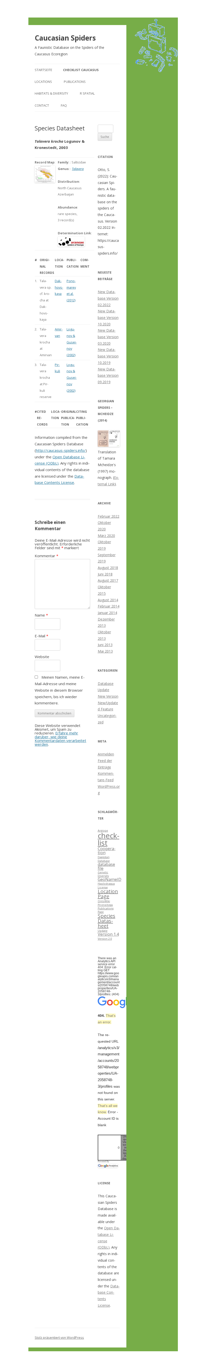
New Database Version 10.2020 (108, 317)
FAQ (64, 105)
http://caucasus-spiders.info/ (61, 450)
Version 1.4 (108, 934)
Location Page (108, 894)
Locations (43, 81)
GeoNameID (109, 879)
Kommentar (46, 555)
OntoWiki (104, 901)
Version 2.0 (105, 938)
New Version (108, 696)
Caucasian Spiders (65, 38)
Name (41, 615)
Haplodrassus (106, 883)
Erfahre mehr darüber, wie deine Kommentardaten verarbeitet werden (60, 738)
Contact (42, 105)
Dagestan (104, 857)
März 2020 (106, 535)
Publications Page (106, 910)
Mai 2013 (105, 651)
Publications (75, 81)
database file (106, 866)
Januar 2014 (107, 612)
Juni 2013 (105, 644)
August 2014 (108, 600)
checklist (108, 839)
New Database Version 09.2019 (108, 375)
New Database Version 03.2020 (108, 336)
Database (104, 861)
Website (42, 656)
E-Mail (41, 635)
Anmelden (106, 754)
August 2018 (108, 567)
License (103, 887)
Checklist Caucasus (81, 70)
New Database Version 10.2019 (108, 356)
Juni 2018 (105, 574)
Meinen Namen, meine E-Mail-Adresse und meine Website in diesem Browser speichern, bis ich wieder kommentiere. (60, 690)
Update (103, 930)
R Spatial (87, 93)
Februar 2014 (108, 606)
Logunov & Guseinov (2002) (72, 342)
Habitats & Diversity (51, 93)
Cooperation (107, 850)
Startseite (43, 70)
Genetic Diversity (103, 874)
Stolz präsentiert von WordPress (59, 1337)
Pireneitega (105, 905)
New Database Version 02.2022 (108, 298)
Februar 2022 (108, 516)
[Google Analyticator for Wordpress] (108, 1166)
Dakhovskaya (59, 287)
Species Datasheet (106, 920)
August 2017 (108, 580)
